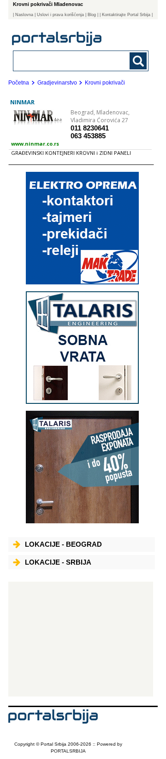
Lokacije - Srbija (58, 562)
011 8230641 (90, 128)
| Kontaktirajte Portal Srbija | (126, 14)
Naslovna (24, 14)
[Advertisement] (80, 639)
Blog (92, 14)
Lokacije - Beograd (63, 544)
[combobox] (68, 60)
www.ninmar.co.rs (35, 143)
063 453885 (88, 136)
